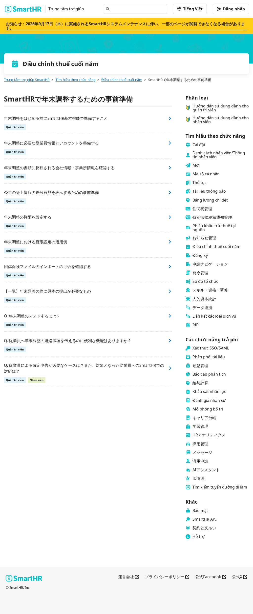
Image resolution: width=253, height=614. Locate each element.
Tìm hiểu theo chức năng (75, 79)
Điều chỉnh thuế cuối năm (121, 79)
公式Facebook (210, 577)
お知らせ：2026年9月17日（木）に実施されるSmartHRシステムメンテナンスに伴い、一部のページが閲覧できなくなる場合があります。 (125, 26)
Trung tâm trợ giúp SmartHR (27, 79)
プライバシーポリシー (167, 577)
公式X (239, 577)
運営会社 (128, 577)
